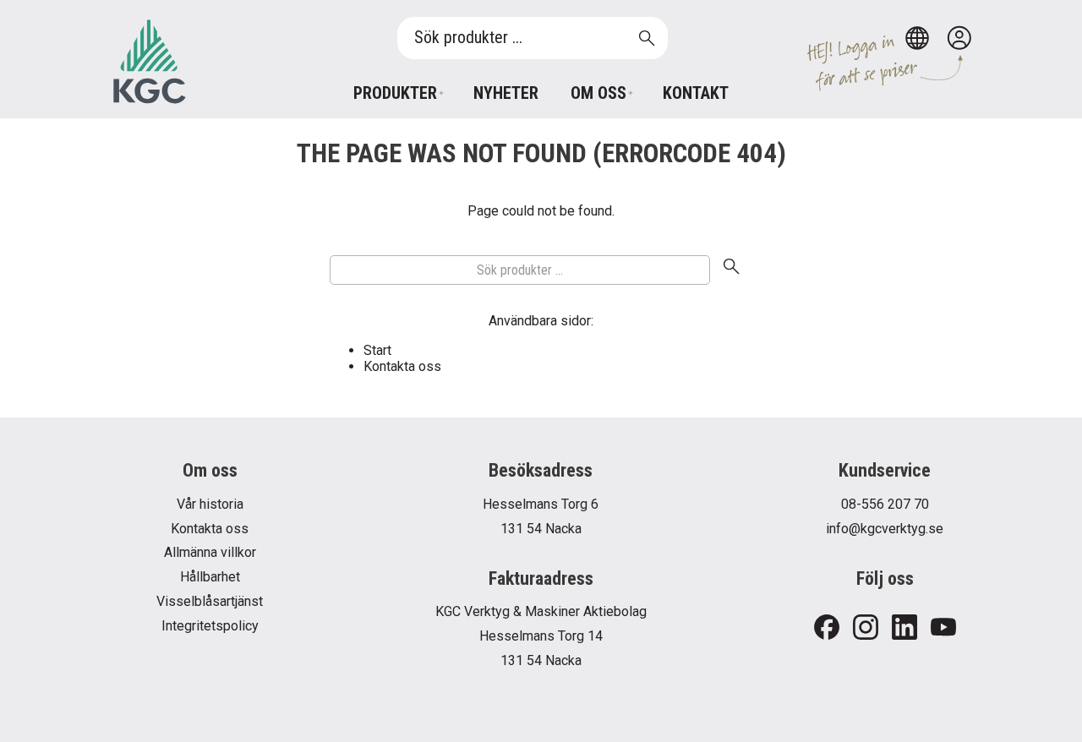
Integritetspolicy (210, 626)
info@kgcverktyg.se (884, 529)
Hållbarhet (210, 577)
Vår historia (210, 504)
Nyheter (505, 93)
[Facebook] (826, 628)
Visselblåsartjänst (209, 601)
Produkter (395, 93)
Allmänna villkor (210, 552)
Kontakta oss (402, 366)
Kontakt (696, 93)
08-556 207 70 (885, 504)
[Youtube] (943, 628)
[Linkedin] (904, 628)
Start (377, 350)
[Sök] (731, 270)
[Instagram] (865, 628)
